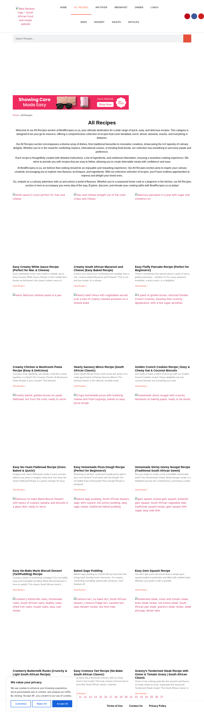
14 (95, 697)
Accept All (62, 703)
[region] (41, 694)
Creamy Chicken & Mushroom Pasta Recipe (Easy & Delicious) (37, 368)
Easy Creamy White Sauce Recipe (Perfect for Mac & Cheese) (36, 268)
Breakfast (121, 7)
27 (161, 697)
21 (131, 697)
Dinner (139, 7)
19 (121, 697)
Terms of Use (115, 706)
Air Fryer (101, 7)
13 (90, 697)
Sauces (116, 22)
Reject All (42, 703)
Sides (83, 22)
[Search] (187, 38)
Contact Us (136, 706)
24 (146, 697)
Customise (20, 703)
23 (141, 697)
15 (100, 697)
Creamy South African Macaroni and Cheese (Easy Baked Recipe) (98, 268)
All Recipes (81, 7)
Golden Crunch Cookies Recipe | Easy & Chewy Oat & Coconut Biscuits (162, 368)
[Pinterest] (187, 16)
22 (136, 697)
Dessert (99, 22)
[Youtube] (201, 16)
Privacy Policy (157, 706)
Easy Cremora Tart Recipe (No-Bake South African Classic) (98, 672)
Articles (133, 22)
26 (156, 697)
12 (85, 697)
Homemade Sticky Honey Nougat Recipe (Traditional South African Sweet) (162, 468)
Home (63, 7)
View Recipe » (19, 286)
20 (126, 697)
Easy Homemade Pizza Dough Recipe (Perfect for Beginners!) (99, 468)
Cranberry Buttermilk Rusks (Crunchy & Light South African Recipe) (40, 672)
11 (80, 697)
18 (115, 697)
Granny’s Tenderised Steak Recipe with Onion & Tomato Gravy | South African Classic (161, 674)
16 (105, 697)
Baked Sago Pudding (88, 570)
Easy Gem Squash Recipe (152, 570)
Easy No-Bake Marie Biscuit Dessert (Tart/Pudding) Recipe (37, 572)
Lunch (154, 7)
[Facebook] (194, 16)
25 (151, 697)
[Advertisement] (102, 69)
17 (110, 697)
